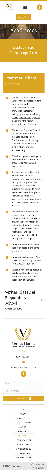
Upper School (23, 449)
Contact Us (23, 453)
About (23, 413)
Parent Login (23, 457)
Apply (23, 427)
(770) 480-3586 (23, 356)
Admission (23, 431)
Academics (23, 435)
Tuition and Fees (24, 422)
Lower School (23, 440)
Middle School (23, 444)
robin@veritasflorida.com (23, 367)
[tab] (24, 83)
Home (23, 409)
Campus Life (23, 418)
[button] (25, 7)
